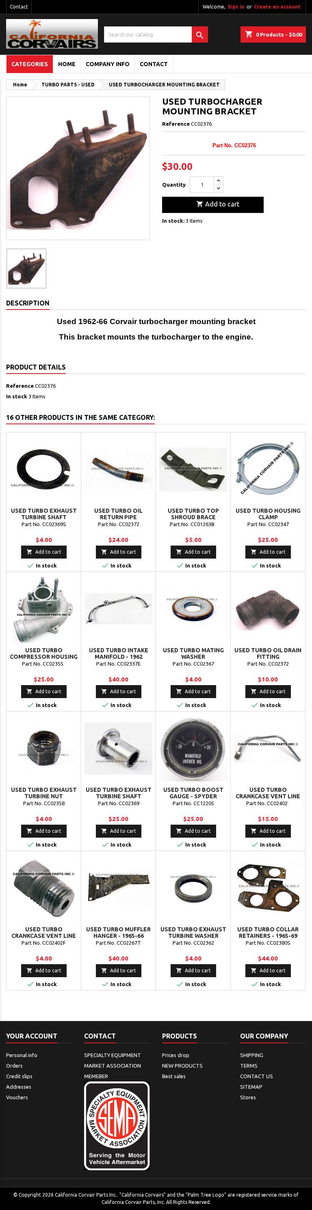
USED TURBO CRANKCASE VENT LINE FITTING (43, 936)
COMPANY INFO (108, 64)
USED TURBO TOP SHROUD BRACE (193, 513)
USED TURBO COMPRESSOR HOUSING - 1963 (44, 656)
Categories (29, 64)
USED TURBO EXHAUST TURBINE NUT (44, 793)
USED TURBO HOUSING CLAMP (268, 513)
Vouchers (17, 1097)
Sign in (236, 6)
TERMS (249, 1065)
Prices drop (175, 1055)
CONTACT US (256, 1076)
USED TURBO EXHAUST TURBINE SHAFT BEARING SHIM (44, 517)
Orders (14, 1065)
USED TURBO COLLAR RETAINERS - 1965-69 (268, 932)
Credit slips (19, 1076)
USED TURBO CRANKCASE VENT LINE (268, 793)
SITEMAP (251, 1087)
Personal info (21, 1055)
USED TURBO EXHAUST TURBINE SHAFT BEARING (119, 796)
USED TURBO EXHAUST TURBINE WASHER (193, 932)
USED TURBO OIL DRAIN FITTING (267, 653)
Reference (176, 124)
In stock (16, 396)
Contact (19, 6)
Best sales (174, 1076)
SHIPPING (251, 1055)
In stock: (173, 221)
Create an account (277, 6)
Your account (31, 1036)
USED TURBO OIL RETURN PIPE (118, 513)
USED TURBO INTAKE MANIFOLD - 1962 (118, 653)
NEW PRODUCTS (182, 1065)
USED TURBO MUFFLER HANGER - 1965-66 (118, 932)
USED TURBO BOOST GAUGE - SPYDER (193, 793)
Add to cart (217, 204)
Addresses (18, 1087)
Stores (248, 1097)
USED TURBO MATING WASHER (193, 653)
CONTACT (154, 64)
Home (67, 64)
